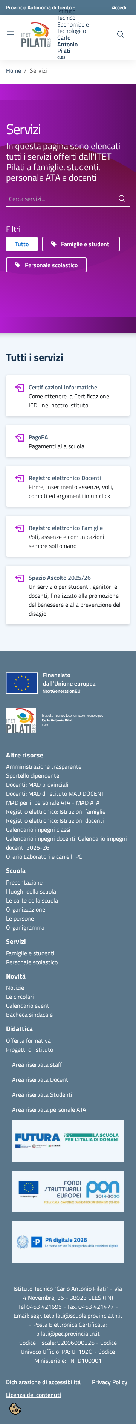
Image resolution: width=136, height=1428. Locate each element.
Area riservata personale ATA (49, 1109)
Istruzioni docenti (82, 820)
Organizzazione (25, 909)
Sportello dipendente (32, 775)
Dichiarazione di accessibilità (43, 1381)
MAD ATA (88, 802)
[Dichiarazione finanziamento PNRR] (43, 685)
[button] (68, 1144)
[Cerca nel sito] (121, 34)
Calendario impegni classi (38, 829)
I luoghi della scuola (31, 891)
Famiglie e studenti (30, 953)
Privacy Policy (109, 1381)
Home (13, 70)
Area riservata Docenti (41, 1079)
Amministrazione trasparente (43, 766)
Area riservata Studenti (42, 1094)
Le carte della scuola (32, 900)
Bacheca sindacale (29, 1014)
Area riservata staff (37, 1064)
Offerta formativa (28, 1040)
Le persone (20, 918)
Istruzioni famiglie (82, 811)
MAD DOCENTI (87, 793)
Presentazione (24, 882)
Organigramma (25, 927)
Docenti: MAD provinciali (37, 784)
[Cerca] (122, 199)
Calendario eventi (28, 1005)
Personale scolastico (32, 962)
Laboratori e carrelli (49, 856)
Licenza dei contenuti (33, 1394)
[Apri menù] (10, 34)
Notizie (15, 987)
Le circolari (20, 996)
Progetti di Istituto (29, 1049)
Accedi (119, 7)
